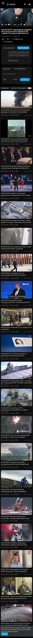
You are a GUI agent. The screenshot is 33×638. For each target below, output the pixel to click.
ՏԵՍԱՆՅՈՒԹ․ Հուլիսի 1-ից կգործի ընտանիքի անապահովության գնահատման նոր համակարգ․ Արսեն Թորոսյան (16, 598)
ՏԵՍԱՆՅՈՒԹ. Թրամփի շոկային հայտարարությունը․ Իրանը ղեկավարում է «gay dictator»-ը (15, 302)
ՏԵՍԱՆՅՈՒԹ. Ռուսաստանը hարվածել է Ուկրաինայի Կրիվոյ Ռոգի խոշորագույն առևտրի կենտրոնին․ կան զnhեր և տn (14, 141)
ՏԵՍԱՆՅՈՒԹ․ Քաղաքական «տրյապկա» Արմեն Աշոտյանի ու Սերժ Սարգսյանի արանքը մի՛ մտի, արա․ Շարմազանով (14, 571)
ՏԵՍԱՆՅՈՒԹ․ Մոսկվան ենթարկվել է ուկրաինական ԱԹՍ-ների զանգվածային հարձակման (15, 464)
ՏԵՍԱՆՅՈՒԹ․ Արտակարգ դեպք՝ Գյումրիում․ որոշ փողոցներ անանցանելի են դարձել (16, 624)
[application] (16, 17)
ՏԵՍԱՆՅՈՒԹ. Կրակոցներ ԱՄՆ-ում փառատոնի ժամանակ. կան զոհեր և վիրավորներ (13, 275)
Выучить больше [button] (13, 631)
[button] (29, 4)
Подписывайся (23, 48)
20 (21, 24)
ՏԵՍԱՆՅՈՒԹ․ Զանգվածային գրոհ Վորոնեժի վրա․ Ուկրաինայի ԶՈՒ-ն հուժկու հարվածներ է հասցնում (16, 383)
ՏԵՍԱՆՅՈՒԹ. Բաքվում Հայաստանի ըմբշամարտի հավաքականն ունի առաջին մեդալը (15, 195)
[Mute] (24, 25)
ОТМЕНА (15, 79)
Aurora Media (8, 48)
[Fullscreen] (30, 25)
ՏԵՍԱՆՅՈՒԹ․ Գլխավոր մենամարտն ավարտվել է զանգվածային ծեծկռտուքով (15, 517)
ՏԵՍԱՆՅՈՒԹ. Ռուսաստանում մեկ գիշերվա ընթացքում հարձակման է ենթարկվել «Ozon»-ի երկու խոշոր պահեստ (15, 112)
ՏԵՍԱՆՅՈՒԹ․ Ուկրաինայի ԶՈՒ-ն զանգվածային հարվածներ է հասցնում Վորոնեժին (14, 410)
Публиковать (25, 79)
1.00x (18, 24)
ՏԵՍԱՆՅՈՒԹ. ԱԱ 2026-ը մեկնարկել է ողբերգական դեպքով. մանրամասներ (14, 544)
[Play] (2, 25)
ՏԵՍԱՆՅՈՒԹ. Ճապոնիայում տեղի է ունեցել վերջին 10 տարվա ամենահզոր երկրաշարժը (16, 221)
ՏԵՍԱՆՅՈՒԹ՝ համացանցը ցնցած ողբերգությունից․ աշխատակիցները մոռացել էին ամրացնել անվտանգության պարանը (15, 492)
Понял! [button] (4, 634)
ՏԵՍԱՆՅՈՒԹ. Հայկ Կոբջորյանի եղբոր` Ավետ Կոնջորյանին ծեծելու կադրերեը (16, 248)
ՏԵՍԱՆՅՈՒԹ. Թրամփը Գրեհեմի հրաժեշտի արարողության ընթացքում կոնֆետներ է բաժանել (15, 168)
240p (28, 24)
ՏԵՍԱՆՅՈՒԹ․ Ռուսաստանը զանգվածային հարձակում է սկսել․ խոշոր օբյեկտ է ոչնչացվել (15, 437)
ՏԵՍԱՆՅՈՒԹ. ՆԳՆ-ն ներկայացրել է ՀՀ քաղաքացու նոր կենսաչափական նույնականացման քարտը (14, 356)
